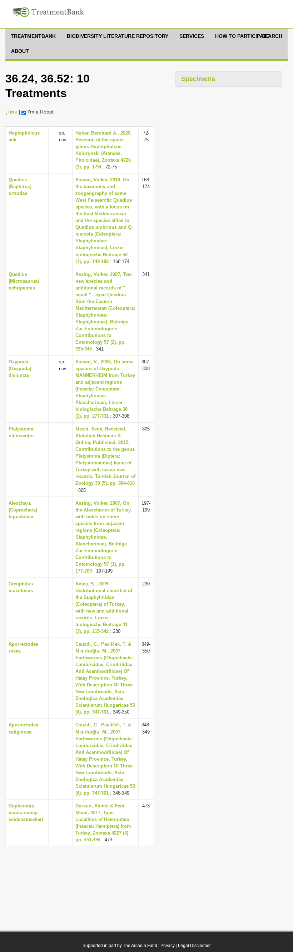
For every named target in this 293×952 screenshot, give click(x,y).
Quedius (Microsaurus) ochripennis (24, 281)
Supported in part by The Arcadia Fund (120, 945)
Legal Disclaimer (194, 945)
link (12, 112)
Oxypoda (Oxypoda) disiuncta (20, 368)
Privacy (167, 945)
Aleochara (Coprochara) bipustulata (23, 509)
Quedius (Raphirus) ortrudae (20, 186)
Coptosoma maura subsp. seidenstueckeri (26, 812)
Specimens (198, 78)
